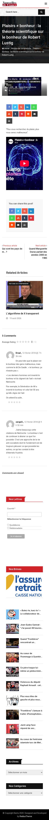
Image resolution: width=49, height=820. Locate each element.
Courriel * (11, 508)
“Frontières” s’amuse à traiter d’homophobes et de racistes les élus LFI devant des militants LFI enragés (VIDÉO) (31, 712)
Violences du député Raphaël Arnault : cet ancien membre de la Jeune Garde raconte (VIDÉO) (30, 684)
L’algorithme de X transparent (22, 313)
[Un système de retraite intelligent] (24, 585)
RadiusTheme (26, 816)
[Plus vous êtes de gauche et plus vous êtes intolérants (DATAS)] (12, 700)
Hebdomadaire (15, 528)
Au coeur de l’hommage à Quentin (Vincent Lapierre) (30, 655)
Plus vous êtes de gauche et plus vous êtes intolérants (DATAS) (30, 698)
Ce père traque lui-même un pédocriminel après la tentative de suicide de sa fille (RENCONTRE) (31, 669)
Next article (41, 245)
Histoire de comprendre (21, 48)
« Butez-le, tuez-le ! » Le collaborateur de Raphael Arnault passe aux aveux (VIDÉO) (31, 612)
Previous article (10, 245)
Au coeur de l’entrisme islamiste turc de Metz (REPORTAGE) (31, 741)
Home (6, 48)
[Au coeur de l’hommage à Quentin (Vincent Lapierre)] (12, 657)
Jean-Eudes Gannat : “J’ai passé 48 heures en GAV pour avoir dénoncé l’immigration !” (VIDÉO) (31, 627)
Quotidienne (14, 525)
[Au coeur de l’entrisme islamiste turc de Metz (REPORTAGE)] (12, 743)
